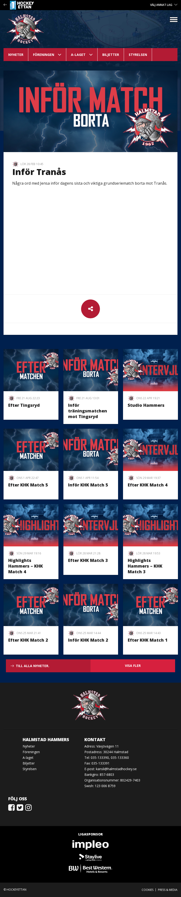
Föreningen (43, 54)
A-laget (78, 54)
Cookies (147, 890)
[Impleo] (90, 845)
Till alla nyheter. (32, 666)
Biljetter (110, 54)
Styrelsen (138, 54)
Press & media (167, 890)
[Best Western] (90, 868)
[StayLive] (90, 856)
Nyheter (15, 54)
